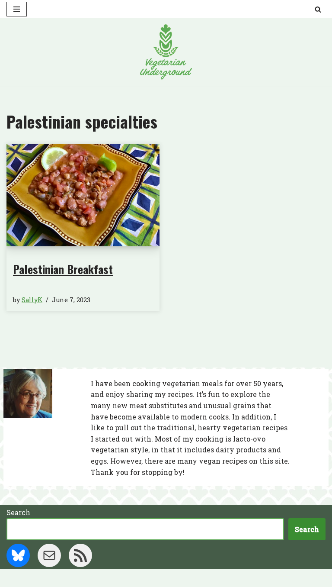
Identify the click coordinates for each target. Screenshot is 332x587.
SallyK (32, 300)
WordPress (198, 577)
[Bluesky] (18, 555)
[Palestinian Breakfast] (83, 195)
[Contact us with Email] (49, 555)
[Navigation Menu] (16, 9)
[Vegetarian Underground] (166, 52)
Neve (124, 577)
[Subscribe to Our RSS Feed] (80, 555)
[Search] (318, 9)
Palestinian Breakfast (63, 269)
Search (18, 512)
